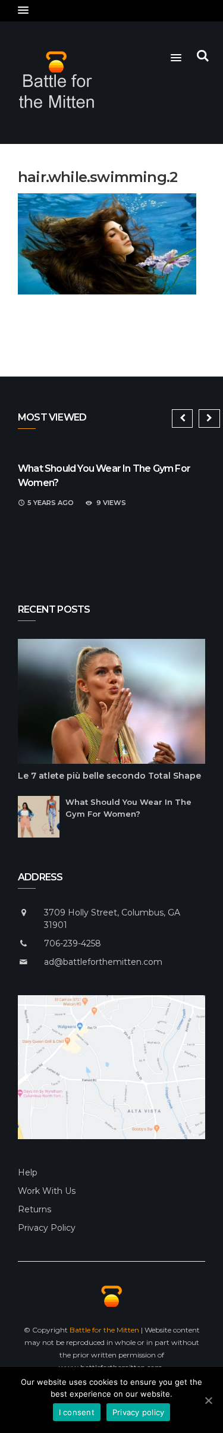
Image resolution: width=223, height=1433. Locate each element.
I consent (77, 1412)
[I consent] (208, 1400)
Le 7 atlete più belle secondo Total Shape (109, 775)
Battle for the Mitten (104, 1329)
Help (27, 1172)
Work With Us (47, 1191)
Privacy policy (138, 1412)
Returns (34, 1209)
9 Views (111, 502)
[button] (23, 11)
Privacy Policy (47, 1227)
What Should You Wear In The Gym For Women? (128, 808)
